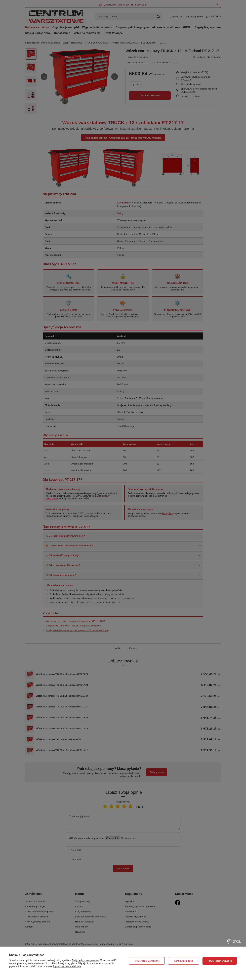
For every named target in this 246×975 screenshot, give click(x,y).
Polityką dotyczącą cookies (85, 960)
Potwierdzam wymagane (147, 960)
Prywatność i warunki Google (67, 966)
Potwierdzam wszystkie (220, 960)
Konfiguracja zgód (183, 960)
